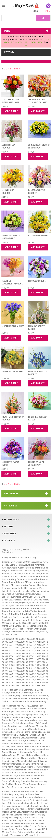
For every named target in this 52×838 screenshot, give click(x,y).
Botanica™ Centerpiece (12, 371)
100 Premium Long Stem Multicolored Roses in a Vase (37, 102)
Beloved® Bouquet (37, 281)
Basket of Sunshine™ (38, 235)
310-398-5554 (35, 42)
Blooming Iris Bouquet (12, 326)
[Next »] (17, 69)
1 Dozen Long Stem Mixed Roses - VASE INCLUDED (10, 102)
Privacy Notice (8, 552)
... (12, 69)
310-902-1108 (20, 42)
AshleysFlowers (22, 550)
